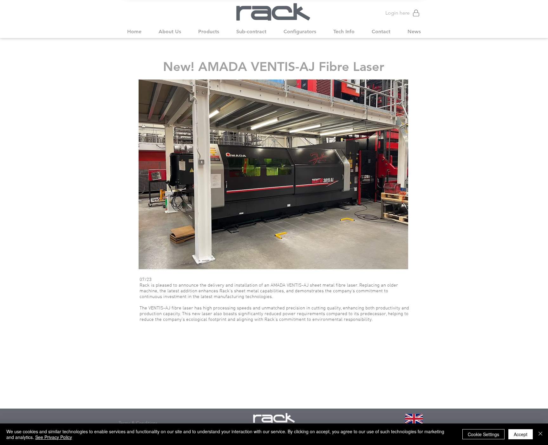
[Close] (540, 434)
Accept (520, 434)
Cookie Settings (483, 434)
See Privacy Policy (53, 437)
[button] (170, 31)
